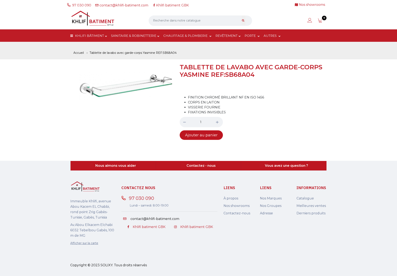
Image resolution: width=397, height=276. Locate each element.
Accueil (78, 53)
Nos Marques (271, 198)
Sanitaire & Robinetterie (133, 36)
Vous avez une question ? (286, 166)
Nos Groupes (270, 206)
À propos (231, 198)
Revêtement (226, 36)
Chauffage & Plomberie (185, 36)
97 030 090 (82, 5)
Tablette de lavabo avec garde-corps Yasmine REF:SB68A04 (251, 70)
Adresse (266, 213)
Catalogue (305, 198)
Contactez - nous (201, 166)
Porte (251, 36)
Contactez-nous (237, 213)
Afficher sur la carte (84, 243)
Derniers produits (311, 213)
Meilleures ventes (311, 206)
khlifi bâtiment (89, 36)
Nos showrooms (237, 206)
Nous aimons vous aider (115, 166)
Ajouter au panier (201, 135)
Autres (270, 36)
